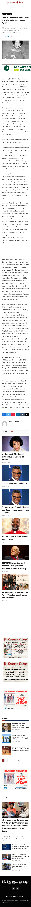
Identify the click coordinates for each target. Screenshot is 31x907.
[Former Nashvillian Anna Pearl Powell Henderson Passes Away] (15, 50)
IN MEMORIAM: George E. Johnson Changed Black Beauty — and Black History (14, 566)
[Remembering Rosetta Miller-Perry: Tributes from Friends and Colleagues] (15, 582)
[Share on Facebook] (3, 36)
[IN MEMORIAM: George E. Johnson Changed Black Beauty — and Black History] (15, 552)
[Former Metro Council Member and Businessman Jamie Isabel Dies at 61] (15, 497)
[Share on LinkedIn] (8, 36)
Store (25, 894)
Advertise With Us (12, 896)
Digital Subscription (15, 894)
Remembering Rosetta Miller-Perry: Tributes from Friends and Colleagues (15, 595)
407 (15, 760)
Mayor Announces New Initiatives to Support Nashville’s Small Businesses (20, 725)
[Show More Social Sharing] (11, 36)
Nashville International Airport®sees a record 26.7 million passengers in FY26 (20, 737)
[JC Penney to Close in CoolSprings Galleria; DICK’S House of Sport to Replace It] (6, 750)
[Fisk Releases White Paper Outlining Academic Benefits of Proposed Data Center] (6, 847)
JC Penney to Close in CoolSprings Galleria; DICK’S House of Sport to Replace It (20, 748)
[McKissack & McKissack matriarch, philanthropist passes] (15, 443)
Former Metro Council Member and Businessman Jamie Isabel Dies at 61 (15, 510)
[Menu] (3, 3)
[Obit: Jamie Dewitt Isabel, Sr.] (15, 473)
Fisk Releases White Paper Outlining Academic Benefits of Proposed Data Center (20, 846)
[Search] (28, 3)
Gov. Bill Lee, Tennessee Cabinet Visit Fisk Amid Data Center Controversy (20, 856)
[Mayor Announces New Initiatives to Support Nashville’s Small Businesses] (6, 727)
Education (5, 816)
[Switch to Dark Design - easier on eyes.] (26, 2)
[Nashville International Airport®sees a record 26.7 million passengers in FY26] (6, 738)
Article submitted (11, 28)
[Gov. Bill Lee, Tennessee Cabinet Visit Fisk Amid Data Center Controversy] (6, 857)
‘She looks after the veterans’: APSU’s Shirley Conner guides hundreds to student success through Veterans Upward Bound (15, 825)
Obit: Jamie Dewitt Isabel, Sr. (14, 483)
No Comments (7, 32)
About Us (5, 894)
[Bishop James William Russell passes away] (15, 526)
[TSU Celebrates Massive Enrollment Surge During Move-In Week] (6, 866)
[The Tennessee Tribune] (14, 2)
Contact (22, 896)
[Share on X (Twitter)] (5, 36)
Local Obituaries (6, 14)
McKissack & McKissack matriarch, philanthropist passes (13, 457)
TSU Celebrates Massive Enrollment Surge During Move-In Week (19, 866)
